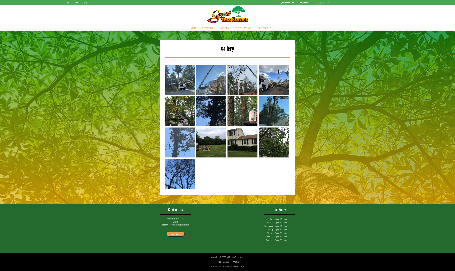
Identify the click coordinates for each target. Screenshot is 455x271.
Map (85, 3)
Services (207, 28)
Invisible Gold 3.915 (225, 266)
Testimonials (243, 28)
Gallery (224, 28)
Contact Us (264, 28)
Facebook (73, 3)
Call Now (175, 234)
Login (242, 266)
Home (193, 28)
